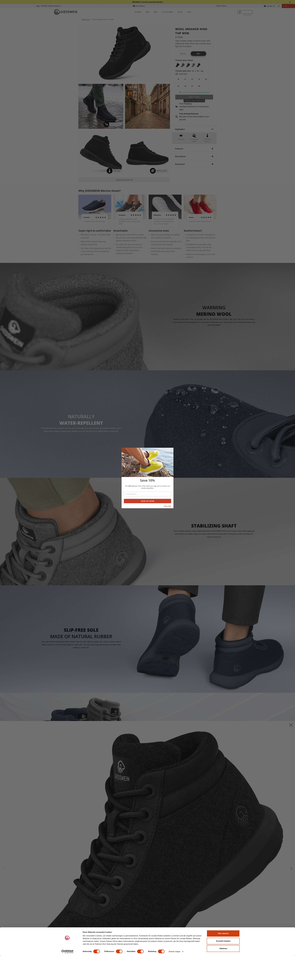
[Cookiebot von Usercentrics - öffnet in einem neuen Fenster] (67, 951)
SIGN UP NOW (147, 501)
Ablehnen (223, 948)
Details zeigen (174, 951)
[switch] (119, 951)
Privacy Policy (167, 506)
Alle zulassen (223, 933)
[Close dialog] (171, 450)
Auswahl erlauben (223, 941)
